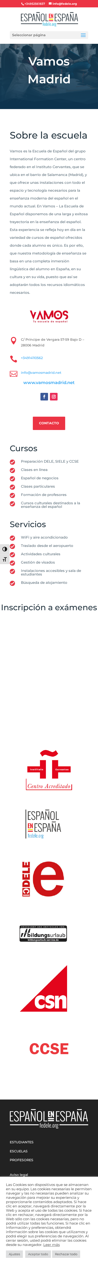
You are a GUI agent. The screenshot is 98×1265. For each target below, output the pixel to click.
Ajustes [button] (14, 1254)
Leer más (51, 1245)
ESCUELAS (19, 1151)
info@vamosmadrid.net (41, 372)
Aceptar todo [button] (38, 1254)
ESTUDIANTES (22, 1142)
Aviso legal (19, 1175)
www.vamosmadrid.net (49, 382)
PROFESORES (21, 1160)
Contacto (49, 423)
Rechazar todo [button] (66, 1254)
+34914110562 (32, 358)
